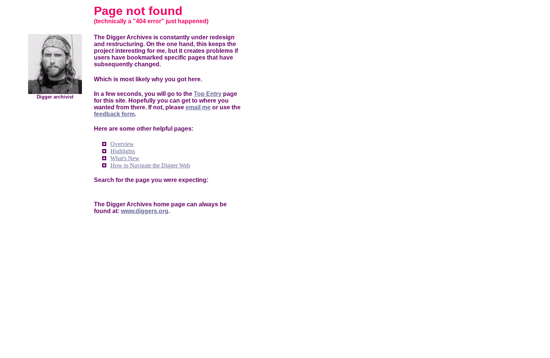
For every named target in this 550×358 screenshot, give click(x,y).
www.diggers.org (144, 211)
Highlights (122, 151)
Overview (122, 144)
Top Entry (207, 94)
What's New (125, 158)
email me (198, 107)
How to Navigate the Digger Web (150, 165)
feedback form (114, 114)
